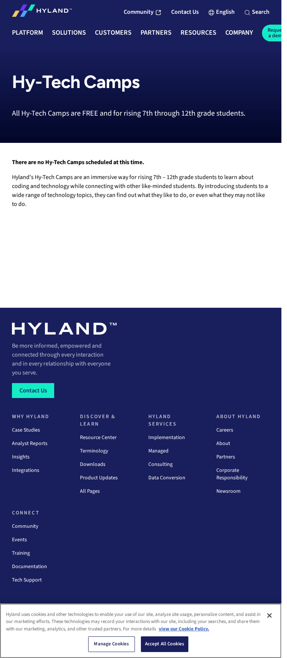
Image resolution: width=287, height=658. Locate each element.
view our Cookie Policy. (184, 629)
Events (19, 539)
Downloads (92, 464)
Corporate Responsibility (232, 474)
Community (25, 526)
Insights (21, 457)
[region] (140, 631)
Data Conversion (166, 478)
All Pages (90, 491)
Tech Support (27, 580)
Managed (158, 451)
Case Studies (26, 430)
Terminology (94, 451)
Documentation (29, 566)
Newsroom (228, 491)
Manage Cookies (111, 643)
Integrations (25, 470)
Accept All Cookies (164, 643)
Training (21, 553)
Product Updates (99, 478)
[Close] (269, 615)
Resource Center (98, 437)
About (223, 443)
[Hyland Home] (42, 12)
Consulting (160, 464)
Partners (225, 457)
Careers (224, 430)
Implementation (166, 437)
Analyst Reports (29, 443)
